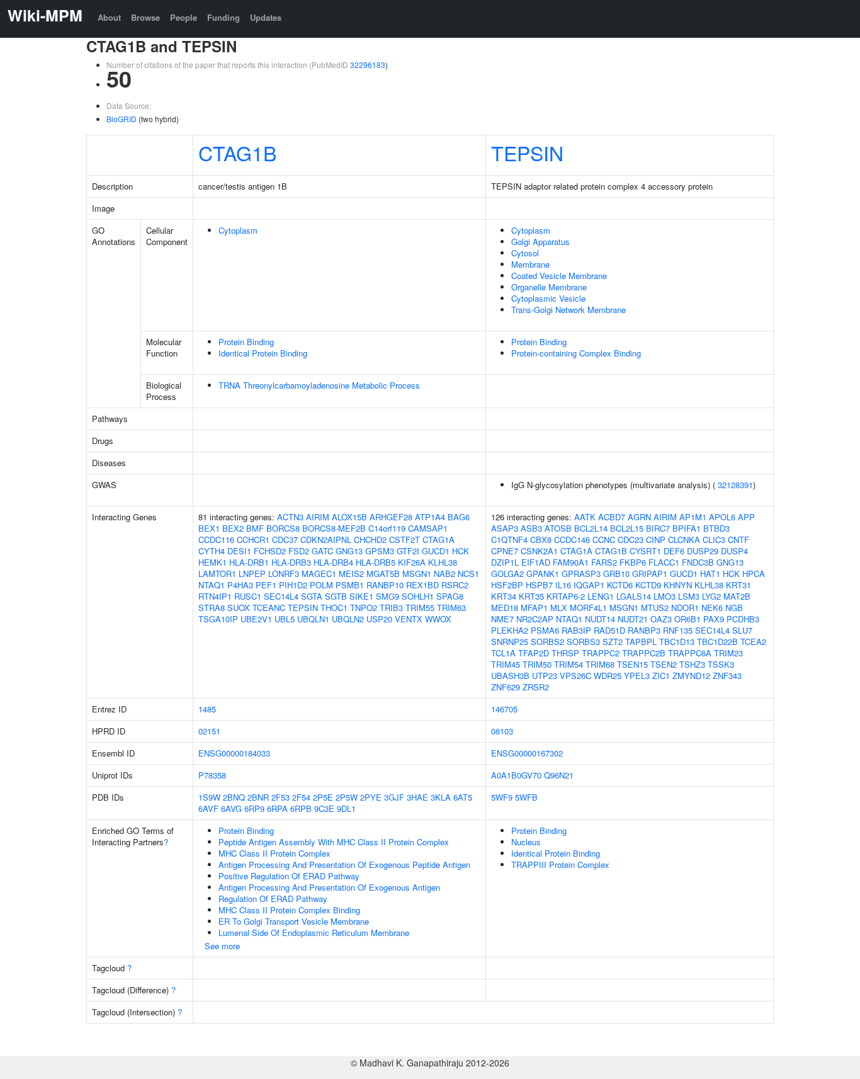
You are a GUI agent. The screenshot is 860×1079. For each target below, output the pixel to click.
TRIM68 (600, 664)
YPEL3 (637, 676)
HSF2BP (507, 585)
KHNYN (678, 585)
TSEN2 (663, 664)
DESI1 (239, 551)
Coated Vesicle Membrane (559, 276)
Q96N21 (559, 775)
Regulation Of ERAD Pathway (272, 899)
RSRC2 (454, 585)
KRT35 (531, 596)
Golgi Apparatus (540, 242)
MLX (558, 608)
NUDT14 (600, 619)
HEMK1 (212, 562)
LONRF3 (283, 573)
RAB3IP (576, 630)
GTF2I (408, 551)
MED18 (504, 608)
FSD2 (298, 551)
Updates (265, 17)
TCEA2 (753, 642)
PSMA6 (545, 630)
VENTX (408, 619)
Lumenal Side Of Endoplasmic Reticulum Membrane (313, 933)
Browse (145, 17)
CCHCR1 (253, 539)
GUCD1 (436, 551)
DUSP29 (702, 551)
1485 (207, 709)
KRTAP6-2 (565, 596)
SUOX (238, 608)
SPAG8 (449, 596)
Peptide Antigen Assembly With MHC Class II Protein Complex (333, 842)
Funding (223, 17)
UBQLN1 (313, 619)
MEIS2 (351, 573)
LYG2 (711, 596)
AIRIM (317, 517)
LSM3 (688, 596)
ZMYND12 (691, 676)
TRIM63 (451, 608)
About (109, 17)
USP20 (379, 619)
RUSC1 (247, 596)
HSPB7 (539, 585)
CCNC (603, 539)
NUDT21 (633, 619)
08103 (502, 731)
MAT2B (736, 596)
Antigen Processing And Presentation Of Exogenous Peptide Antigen (344, 865)
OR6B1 (687, 619)
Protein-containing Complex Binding (576, 353)
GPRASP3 (581, 573)
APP (746, 517)
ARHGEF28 (391, 517)
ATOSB (558, 528)
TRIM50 (537, 664)
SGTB (336, 596)
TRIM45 (505, 664)
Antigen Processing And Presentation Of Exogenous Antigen (329, 887)
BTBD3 (716, 528)
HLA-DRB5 (375, 562)
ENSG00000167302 (527, 753)
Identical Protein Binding (262, 353)
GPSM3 (379, 551)
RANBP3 (644, 630)
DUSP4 (734, 551)
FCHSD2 (270, 551)
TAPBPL (641, 642)
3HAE (417, 797)
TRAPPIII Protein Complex (560, 865)
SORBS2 (547, 642)
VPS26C (575, 676)
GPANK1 (542, 573)
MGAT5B (383, 573)
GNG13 (349, 551)
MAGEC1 (319, 573)
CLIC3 (714, 539)
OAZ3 (661, 619)
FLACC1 (663, 562)
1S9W (209, 797)
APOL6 (722, 517)
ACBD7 (611, 517)
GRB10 (616, 573)
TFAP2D (533, 653)
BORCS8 (283, 528)
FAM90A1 (571, 562)
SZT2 (613, 642)
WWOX (438, 619)
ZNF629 (505, 687)
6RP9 (254, 808)
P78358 (212, 775)
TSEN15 (632, 664)
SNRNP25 (509, 642)
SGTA (311, 596)
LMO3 (664, 596)
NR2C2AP (534, 619)
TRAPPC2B (643, 653)
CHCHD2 (370, 539)
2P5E (323, 797)
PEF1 (266, 585)
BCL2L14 (591, 528)
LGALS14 (633, 596)
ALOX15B (349, 517)
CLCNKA (684, 539)
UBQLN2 (348, 619)
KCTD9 (648, 585)
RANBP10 (385, 585)
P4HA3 (240, 585)
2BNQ (234, 797)
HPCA (753, 573)
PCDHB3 (743, 619)
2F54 (301, 797)
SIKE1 (361, 596)
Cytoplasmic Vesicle (548, 298)
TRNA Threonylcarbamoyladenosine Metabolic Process (319, 385)
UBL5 (284, 619)
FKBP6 (633, 562)
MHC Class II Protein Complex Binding (289, 910)
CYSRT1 (645, 551)
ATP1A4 (430, 517)
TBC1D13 (676, 642)
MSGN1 (416, 573)
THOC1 (334, 608)
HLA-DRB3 (291, 562)
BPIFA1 (686, 528)
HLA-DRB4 (333, 562)
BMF (255, 528)
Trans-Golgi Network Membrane (568, 310)
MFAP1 (534, 608)
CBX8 (541, 539)
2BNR (258, 797)
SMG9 (387, 596)
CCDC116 (216, 539)
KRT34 (503, 596)
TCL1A (503, 653)
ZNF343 (727, 676)
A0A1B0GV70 (516, 775)
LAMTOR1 (217, 573)
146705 (504, 709)
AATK (585, 517)
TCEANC (268, 608)
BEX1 (209, 528)
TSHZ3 (692, 664)
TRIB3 (391, 608)
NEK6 (712, 608)
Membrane (530, 264)
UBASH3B (510, 676)
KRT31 (738, 585)
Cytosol (525, 253)
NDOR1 (685, 608)
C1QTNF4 (509, 539)
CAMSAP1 (428, 528)
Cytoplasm (237, 230)
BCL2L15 (626, 528)
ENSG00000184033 (234, 753)
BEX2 (233, 528)
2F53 (280, 797)
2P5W (347, 797)
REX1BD (422, 585)
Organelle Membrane (549, 287)
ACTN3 (290, 517)
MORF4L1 (588, 608)
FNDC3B (698, 562)
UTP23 (544, 676)
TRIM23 (728, 653)
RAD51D (609, 630)
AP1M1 (692, 517)
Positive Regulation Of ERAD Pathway (288, 876)
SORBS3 (583, 642)
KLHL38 (442, 562)
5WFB (526, 797)
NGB (734, 608)
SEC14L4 (281, 596)
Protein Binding (246, 342)
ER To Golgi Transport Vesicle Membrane (293, 921)
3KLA (441, 797)
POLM (321, 585)
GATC (322, 551)
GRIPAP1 (649, 573)
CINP (655, 539)
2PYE (371, 797)
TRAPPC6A (689, 653)
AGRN (639, 517)
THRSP (565, 653)
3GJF (394, 797)
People (183, 17)
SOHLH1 (418, 596)
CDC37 (285, 539)
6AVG (231, 808)
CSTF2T (404, 539)
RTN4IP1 (215, 596)
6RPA (277, 808)
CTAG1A (438, 539)
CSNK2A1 (539, 551)
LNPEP (252, 573)
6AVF (208, 808)
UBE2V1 (256, 619)
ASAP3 (504, 528)
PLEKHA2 (509, 630)
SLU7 (742, 630)
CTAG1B (237, 152)
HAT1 (710, 573)
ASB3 (531, 528)
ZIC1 (661, 676)
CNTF (738, 539)
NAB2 (444, 573)
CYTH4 (211, 551)
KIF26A (412, 562)
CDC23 (630, 539)
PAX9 (713, 619)
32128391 (735, 485)
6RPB (301, 808)
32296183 (367, 64)
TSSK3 (721, 664)
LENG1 (600, 596)
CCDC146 (572, 539)
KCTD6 (620, 585)
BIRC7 (658, 528)
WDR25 (607, 676)
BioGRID (121, 118)
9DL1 (346, 808)
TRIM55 (419, 608)
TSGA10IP (218, 619)
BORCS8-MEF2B (334, 528)
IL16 (563, 585)
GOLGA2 (507, 573)
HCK (460, 551)
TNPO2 (363, 608)
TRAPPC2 (601, 653)
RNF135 (678, 630)
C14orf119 (386, 528)
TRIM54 (568, 664)
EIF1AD (535, 562)
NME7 (502, 619)
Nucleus (526, 842)
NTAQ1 (211, 585)
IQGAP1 (589, 585)
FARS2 (604, 562)
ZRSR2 (536, 687)
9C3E (324, 808)
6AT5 (462, 797)
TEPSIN (527, 152)
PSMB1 (350, 585)
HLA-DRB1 (249, 562)
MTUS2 (655, 608)
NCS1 (468, 573)
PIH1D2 (293, 585)
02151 (209, 731)
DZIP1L (505, 562)
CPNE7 (504, 551)
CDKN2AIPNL (325, 539)
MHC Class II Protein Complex (274, 853)
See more (222, 946)
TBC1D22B (717, 642)
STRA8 (211, 608)
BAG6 (459, 517)
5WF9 (501, 797)
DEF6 (674, 551)
